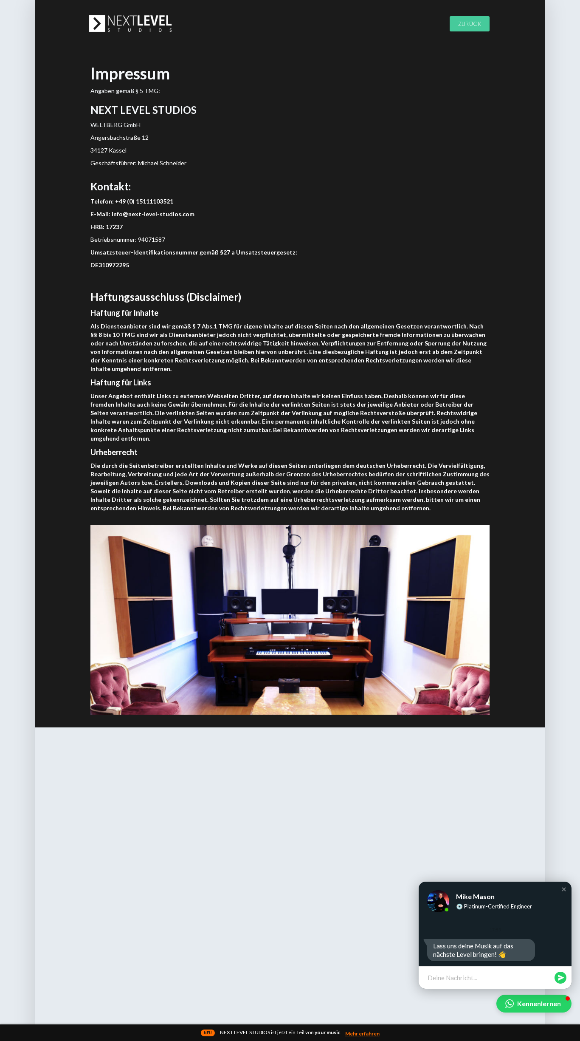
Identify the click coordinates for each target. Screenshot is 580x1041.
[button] (564, 889)
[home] (133, 23)
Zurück (469, 23)
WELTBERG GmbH (115, 124)
